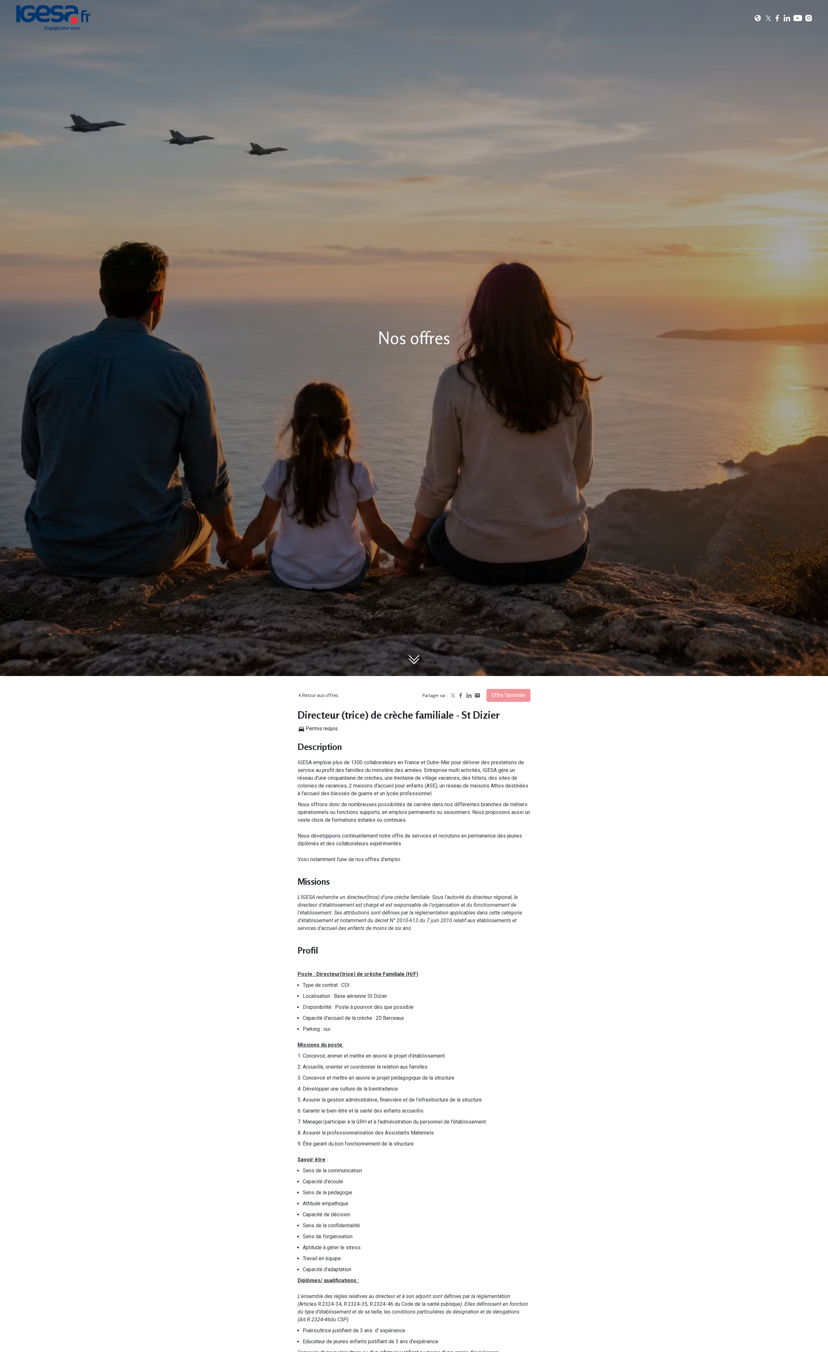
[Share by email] (477, 695)
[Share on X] (452, 695)
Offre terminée (508, 695)
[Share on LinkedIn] (469, 695)
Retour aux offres (320, 695)
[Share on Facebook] (460, 695)
